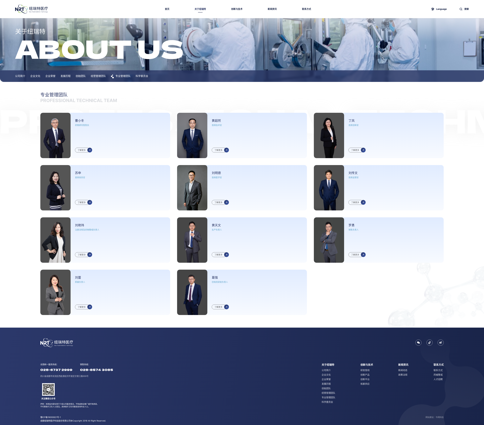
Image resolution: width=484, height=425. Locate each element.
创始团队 (81, 76)
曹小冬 (105, 135)
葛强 (242, 292)
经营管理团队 (98, 76)
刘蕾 (105, 292)
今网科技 (440, 417)
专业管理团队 (123, 76)
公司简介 (20, 76)
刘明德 (242, 187)
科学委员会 (142, 76)
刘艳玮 (105, 240)
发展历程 (65, 76)
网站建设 (430, 417)
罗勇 (379, 240)
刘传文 (379, 187)
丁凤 (379, 135)
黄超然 (242, 135)
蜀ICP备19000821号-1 (50, 417)
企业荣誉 (50, 76)
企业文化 (35, 76)
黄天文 (242, 240)
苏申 (105, 187)
